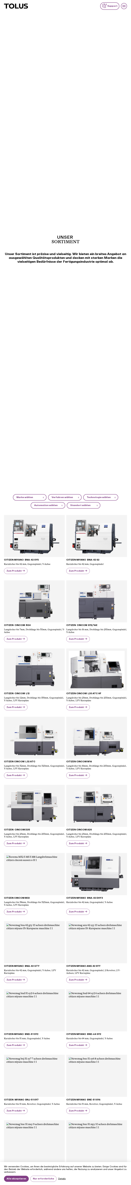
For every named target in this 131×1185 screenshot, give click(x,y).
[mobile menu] (124, 6)
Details (62, 1178)
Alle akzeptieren (16, 1179)
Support (112, 6)
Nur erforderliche (43, 1179)
